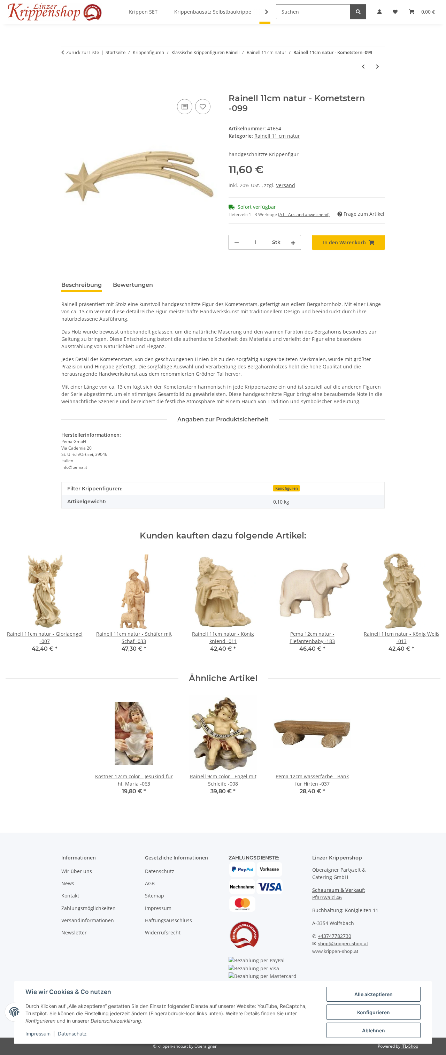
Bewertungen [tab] (133, 285)
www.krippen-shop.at (335, 951)
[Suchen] (358, 11)
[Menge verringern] (236, 242)
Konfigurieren (373, 1012)
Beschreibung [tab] (81, 285)
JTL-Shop (409, 1046)
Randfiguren (286, 488)
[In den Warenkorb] (66, 89)
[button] (262, 12)
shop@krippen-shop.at (343, 943)
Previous (17, 607)
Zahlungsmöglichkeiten (88, 908)
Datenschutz (72, 1034)
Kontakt (70, 895)
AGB (150, 883)
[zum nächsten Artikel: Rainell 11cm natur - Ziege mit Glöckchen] (377, 66)
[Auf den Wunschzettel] (202, 106)
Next (429, 607)
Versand (285, 185)
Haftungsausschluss (168, 920)
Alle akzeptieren (373, 994)
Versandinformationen (87, 920)
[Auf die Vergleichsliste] (184, 106)
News (67, 883)
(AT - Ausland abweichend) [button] (304, 214)
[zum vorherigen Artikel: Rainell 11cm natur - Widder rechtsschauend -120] (363, 66)
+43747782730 (334, 936)
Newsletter (74, 932)
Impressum (38, 1034)
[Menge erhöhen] (293, 242)
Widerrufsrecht (162, 932)
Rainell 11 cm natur (277, 135)
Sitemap (154, 895)
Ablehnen (373, 1030)
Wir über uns (76, 871)
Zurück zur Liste (82, 52)
